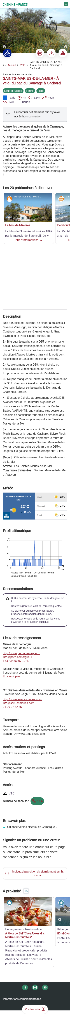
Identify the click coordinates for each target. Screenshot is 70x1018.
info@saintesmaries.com (18, 646)
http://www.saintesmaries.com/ (22, 642)
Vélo (22, 65)
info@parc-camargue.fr (17, 600)
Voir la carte (32, 1009)
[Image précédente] (4, 26)
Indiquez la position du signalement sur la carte (37, 816)
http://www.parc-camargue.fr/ (21, 596)
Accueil (12, 65)
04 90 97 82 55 (12, 650)
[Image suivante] (65, 26)
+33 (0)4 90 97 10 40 (16, 603)
